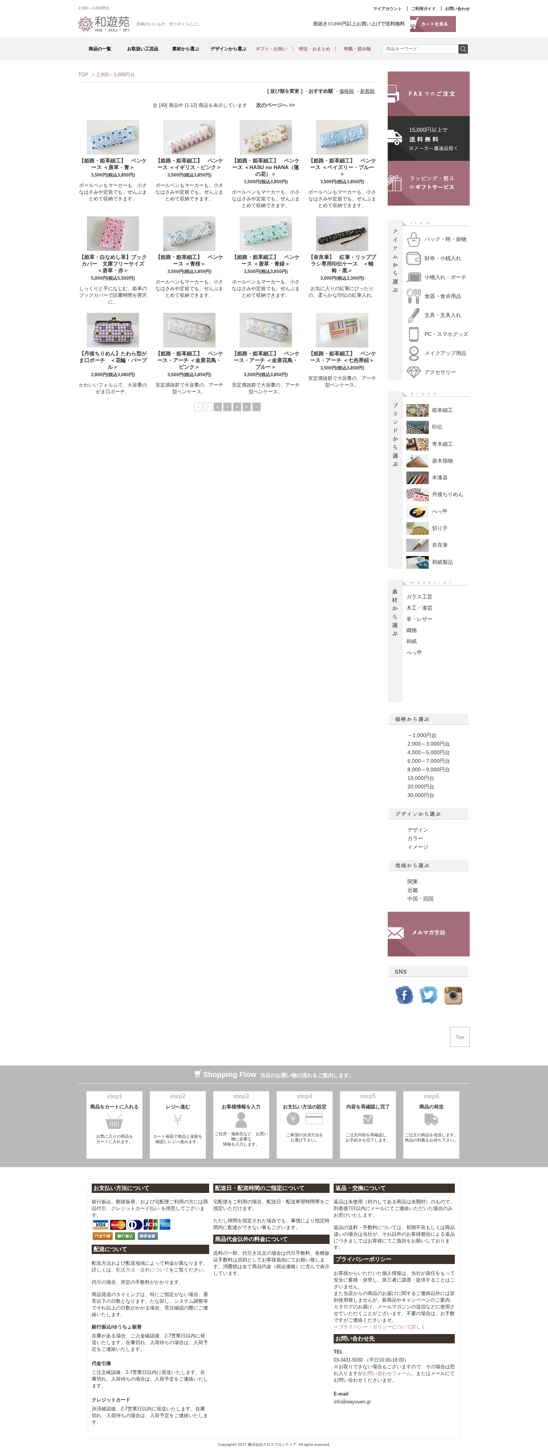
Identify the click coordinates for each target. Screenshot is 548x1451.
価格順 (346, 91)
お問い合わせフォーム (387, 1373)
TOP (83, 74)
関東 (412, 882)
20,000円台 (420, 787)
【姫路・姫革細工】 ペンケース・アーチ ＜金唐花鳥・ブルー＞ (266, 360)
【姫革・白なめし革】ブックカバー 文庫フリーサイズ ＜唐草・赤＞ (113, 263)
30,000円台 (420, 795)
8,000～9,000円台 (428, 769)
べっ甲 (414, 652)
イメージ (417, 847)
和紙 (411, 641)
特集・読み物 (357, 49)
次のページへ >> (275, 105)
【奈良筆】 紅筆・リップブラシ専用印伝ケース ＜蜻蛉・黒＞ (342, 263)
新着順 (367, 91)
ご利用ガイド (423, 8)
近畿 (412, 890)
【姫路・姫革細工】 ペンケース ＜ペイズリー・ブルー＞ (342, 167)
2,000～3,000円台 (116, 74)
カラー (415, 838)
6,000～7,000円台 (428, 761)
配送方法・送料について (142, 1270)
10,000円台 (420, 778)
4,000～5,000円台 (428, 752)
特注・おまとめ (314, 49)
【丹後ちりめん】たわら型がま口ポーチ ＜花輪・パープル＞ (113, 360)
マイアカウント (387, 8)
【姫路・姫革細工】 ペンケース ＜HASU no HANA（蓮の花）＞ (266, 167)
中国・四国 (420, 899)
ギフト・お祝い (271, 49)
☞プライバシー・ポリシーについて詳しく (380, 1327)
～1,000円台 (422, 735)
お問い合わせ (457, 8)
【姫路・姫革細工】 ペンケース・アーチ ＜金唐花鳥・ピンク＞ (189, 360)
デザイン (417, 830)
